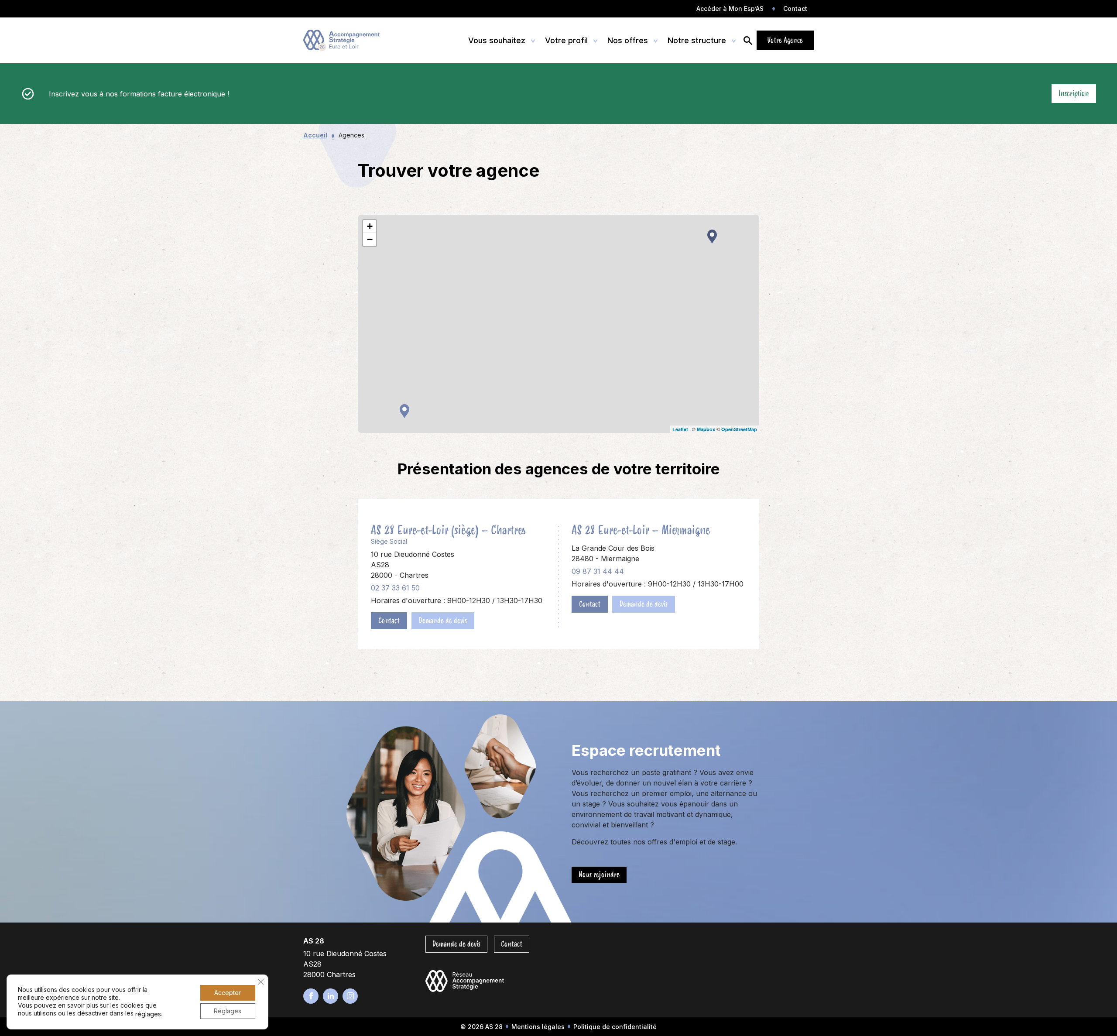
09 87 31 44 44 (598, 571)
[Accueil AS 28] (343, 40)
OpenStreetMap (739, 429)
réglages (148, 1014)
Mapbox (706, 429)
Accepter (227, 992)
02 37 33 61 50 (395, 587)
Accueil (315, 135)
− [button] (370, 239)
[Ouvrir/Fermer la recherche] (748, 40)
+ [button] (370, 226)
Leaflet (680, 429)
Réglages (227, 1011)
